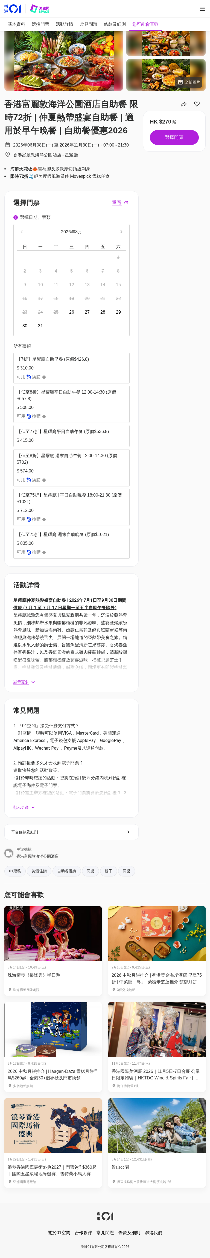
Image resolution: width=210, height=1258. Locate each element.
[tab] (16, 24)
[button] (71, 368)
